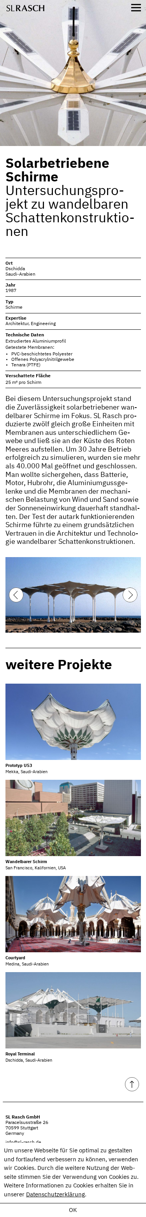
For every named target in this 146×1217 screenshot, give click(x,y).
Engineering (43, 324)
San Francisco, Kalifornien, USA (35, 865)
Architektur (16, 324)
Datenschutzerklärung (55, 1195)
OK (73, 1210)
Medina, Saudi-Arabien (27, 961)
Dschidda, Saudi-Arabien (28, 1057)
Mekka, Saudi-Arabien (26, 769)
